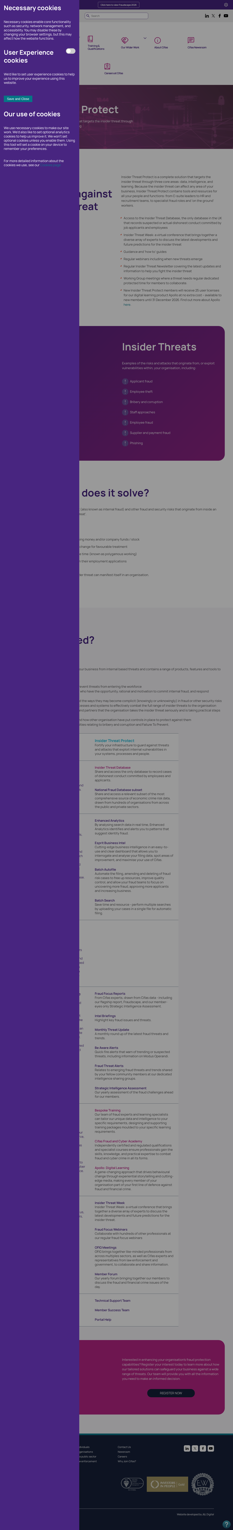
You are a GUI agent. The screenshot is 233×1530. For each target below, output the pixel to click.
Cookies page (50, 165)
